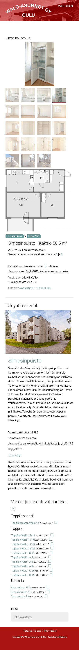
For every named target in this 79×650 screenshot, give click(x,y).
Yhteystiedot (50, 630)
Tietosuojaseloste (32, 630)
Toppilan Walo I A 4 (22, 561)
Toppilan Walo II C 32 (23, 544)
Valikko (65, 6)
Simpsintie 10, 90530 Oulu (34, 288)
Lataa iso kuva (14, 236)
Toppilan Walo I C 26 (23, 570)
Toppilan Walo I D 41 (23, 574)
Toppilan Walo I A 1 (22, 566)
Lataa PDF (33, 236)
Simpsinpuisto (25, 360)
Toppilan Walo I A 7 (22, 557)
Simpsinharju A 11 (21, 587)
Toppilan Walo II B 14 (23, 535)
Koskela (14, 455)
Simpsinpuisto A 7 (21, 591)
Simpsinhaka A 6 (20, 596)
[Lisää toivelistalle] (55, 522)
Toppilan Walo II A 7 (22, 539)
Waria (64, 636)
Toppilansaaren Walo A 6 (25, 522)
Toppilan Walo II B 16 (23, 548)
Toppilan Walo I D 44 (23, 552)
